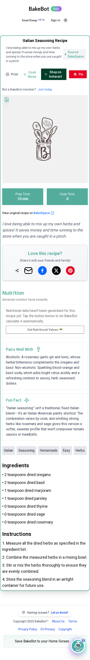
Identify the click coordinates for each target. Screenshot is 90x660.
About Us (58, 621)
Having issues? (47, 612)
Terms (72, 621)
